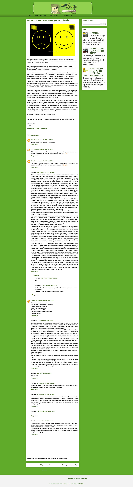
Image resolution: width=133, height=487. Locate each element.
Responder (34, 144)
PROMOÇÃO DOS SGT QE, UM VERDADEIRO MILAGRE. (97, 50)
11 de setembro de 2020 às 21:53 (43, 139)
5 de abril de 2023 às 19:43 (49, 285)
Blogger (81, 483)
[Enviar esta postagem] (30, 126)
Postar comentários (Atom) (55, 470)
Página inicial (45, 465)
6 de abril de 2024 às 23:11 (44, 373)
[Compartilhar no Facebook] (32, 123)
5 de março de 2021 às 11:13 (49, 278)
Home (29, 15)
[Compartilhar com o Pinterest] (34, 123)
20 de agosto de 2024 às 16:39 (45, 383)
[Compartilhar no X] (31, 123)
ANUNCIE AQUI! (54, 15)
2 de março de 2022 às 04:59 (45, 300)
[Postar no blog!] (29, 123)
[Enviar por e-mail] (28, 123)
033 (32, 139)
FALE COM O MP (68, 15)
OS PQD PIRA (94, 33)
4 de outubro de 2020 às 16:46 (45, 172)
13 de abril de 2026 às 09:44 (45, 421)
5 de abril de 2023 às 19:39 (45, 320)
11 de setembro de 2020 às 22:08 (43, 149)
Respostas (36, 275)
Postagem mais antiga (70, 465)
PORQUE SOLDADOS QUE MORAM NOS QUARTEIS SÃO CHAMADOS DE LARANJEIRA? (93, 72)
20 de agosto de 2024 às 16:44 (45, 394)
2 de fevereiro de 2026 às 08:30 (46, 411)
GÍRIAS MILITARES (40, 15)
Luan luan (34, 300)
